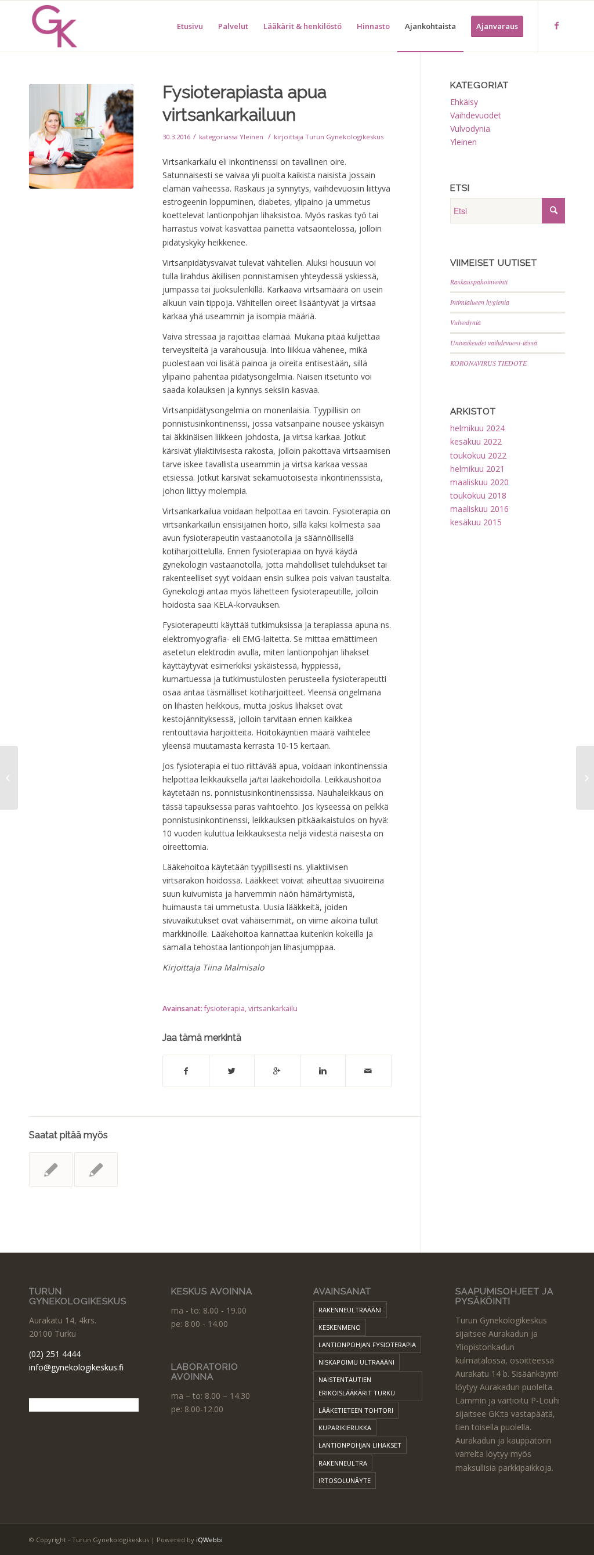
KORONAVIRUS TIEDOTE (488, 362)
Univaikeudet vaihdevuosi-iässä (493, 342)
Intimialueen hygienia (479, 301)
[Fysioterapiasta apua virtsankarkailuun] (81, 136)
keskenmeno (339, 1327)
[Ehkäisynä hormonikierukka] (9, 778)
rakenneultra (342, 1463)
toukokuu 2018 (478, 495)
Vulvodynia (470, 128)
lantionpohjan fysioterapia (367, 1344)
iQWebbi (209, 1539)
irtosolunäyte (344, 1480)
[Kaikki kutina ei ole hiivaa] (585, 778)
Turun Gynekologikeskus (344, 136)
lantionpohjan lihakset (359, 1445)
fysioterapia (224, 1008)
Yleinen (251, 136)
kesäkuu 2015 (476, 522)
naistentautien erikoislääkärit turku (356, 1386)
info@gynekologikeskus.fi (76, 1367)
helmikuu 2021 (477, 468)
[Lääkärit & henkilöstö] (96, 1169)
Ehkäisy (464, 101)
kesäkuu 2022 (476, 441)
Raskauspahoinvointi (479, 281)
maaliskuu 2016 (479, 508)
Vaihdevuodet (475, 115)
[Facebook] (556, 25)
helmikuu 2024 (477, 428)
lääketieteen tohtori (355, 1410)
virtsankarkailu (273, 1008)
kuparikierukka (344, 1427)
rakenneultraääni (350, 1309)
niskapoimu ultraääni (356, 1362)
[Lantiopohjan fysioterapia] (51, 1169)
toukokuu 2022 (478, 455)
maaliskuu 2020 (479, 482)
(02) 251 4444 (55, 1353)
